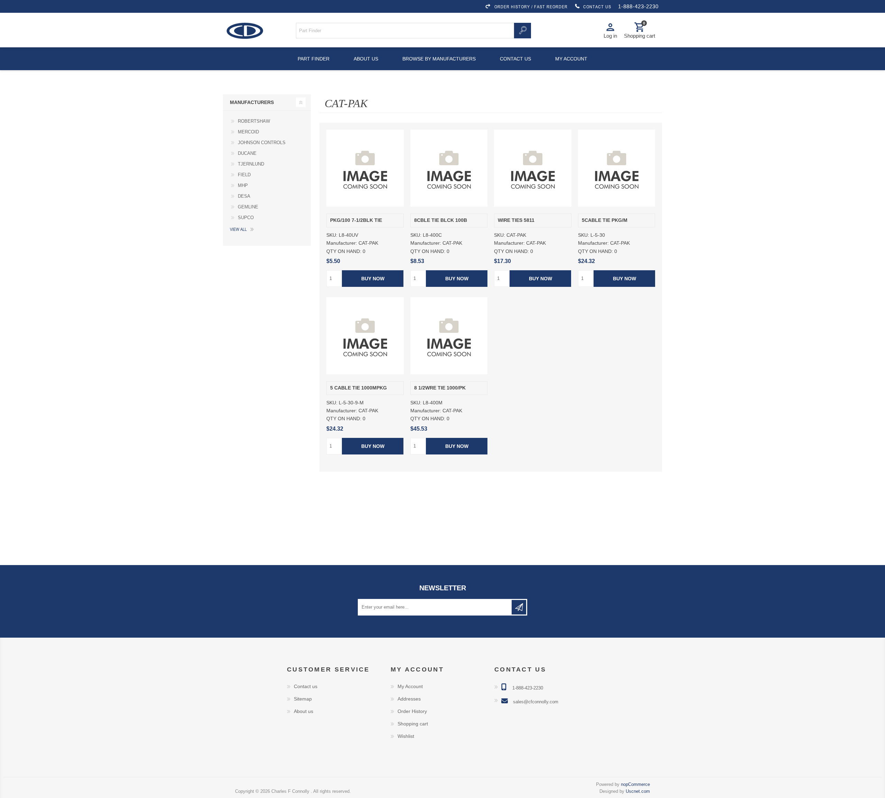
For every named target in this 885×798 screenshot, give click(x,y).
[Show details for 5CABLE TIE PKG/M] (616, 168)
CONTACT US (597, 6)
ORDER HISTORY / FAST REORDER (531, 6)
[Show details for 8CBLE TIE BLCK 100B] (448, 168)
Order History (412, 711)
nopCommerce (635, 784)
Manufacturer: (341, 243)
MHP (243, 185)
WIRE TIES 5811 (516, 220)
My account (571, 59)
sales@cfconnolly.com (535, 701)
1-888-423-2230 (638, 6)
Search (522, 30)
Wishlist (406, 736)
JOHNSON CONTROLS (262, 142)
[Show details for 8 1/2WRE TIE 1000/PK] (448, 335)
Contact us (515, 59)
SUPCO (246, 217)
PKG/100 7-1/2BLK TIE (356, 220)
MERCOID (248, 131)
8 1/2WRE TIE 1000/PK (440, 388)
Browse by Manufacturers (439, 59)
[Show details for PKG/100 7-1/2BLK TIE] (364, 168)
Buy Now (372, 278)
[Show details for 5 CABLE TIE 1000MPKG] (364, 335)
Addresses (409, 699)
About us (366, 59)
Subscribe (519, 607)
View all (238, 229)
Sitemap (303, 699)
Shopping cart (413, 723)
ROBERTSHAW (254, 121)
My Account (410, 686)
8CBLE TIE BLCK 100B (440, 220)
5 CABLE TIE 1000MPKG (358, 388)
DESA (244, 196)
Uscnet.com (638, 791)
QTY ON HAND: (343, 251)
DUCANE (247, 153)
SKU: (331, 235)
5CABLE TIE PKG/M (604, 220)
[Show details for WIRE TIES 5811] (532, 168)
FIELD (244, 174)
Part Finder (313, 59)
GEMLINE (248, 206)
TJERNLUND (251, 164)
